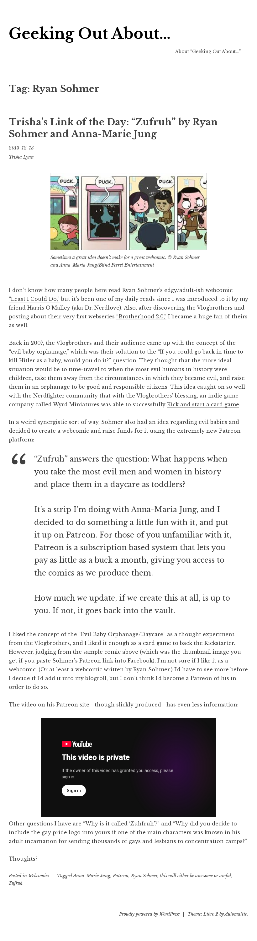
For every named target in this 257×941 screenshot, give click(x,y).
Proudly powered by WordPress (149, 914)
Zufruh (16, 883)
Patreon (120, 876)
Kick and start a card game (203, 404)
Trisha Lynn (21, 157)
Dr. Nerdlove (102, 308)
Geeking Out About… (89, 33)
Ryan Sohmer (144, 876)
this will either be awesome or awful (195, 876)
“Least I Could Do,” (34, 299)
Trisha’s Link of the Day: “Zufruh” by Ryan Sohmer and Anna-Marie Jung (113, 128)
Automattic (236, 914)
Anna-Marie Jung (91, 876)
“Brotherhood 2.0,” (141, 316)
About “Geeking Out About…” (208, 51)
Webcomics (38, 876)
